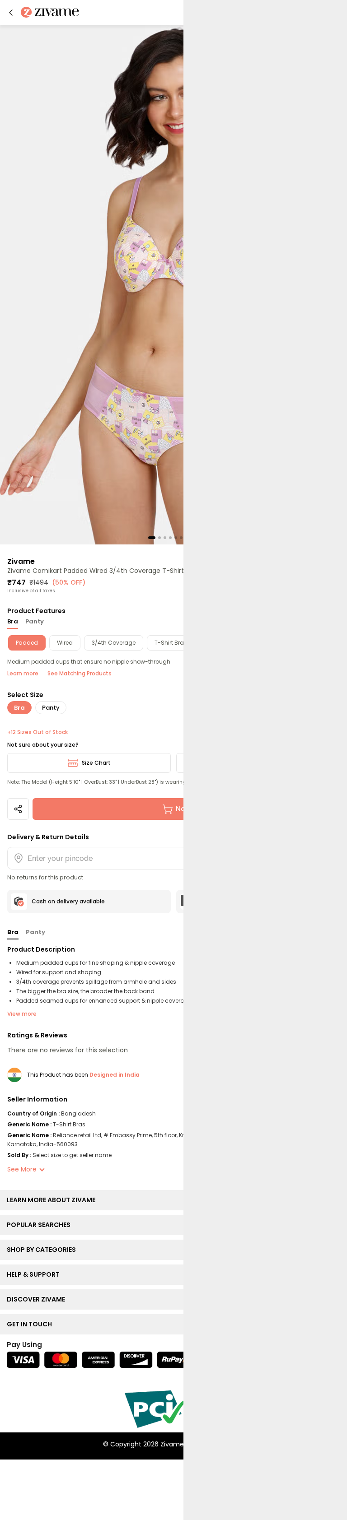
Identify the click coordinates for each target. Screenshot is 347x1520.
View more (22, 1014)
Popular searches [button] (41, 1224)
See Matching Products (79, 673)
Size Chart (96, 763)
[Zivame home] (50, 13)
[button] (10, 12)
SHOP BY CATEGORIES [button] (43, 1249)
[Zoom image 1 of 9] (173, 284)
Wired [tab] (65, 642)
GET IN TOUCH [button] (31, 1324)
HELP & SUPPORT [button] (35, 1274)
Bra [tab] (12, 621)
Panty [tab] (34, 621)
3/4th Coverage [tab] (114, 642)
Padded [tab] (27, 642)
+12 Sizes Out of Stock (37, 732)
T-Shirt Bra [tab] (169, 642)
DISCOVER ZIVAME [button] (38, 1299)
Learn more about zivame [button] (53, 1199)
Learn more (22, 673)
